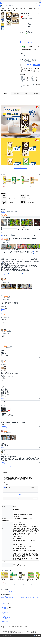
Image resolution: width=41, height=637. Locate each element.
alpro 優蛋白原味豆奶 (5, 613)
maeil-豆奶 (34, 597)
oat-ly (10, 597)
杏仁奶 (15, 597)
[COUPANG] (4, 632)
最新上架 (5, 235)
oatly (5, 596)
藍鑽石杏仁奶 (12, 596)
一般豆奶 (2, 591)
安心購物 (9, 626)
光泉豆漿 (2, 596)
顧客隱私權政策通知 (3, 626)
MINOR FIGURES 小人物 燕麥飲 (6, 617)
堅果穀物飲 (8, 591)
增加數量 (24, 65)
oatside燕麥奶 (23, 597)
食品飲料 (5, 10)
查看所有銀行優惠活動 (27, 61)
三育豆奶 (18, 597)
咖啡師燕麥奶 (3, 597)
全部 (1, 5)
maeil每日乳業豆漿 (33, 596)
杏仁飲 (5, 591)
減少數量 (24, 64)
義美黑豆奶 (27, 597)
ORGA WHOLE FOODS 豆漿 (5, 612)
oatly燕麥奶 (20, 596)
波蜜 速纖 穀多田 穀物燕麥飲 (5, 621)
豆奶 (12, 10)
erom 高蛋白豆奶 (4, 611)
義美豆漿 (7, 597)
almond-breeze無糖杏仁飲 (26, 596)
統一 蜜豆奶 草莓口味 (4, 603)
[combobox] (36, 235)
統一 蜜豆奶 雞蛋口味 (4, 606)
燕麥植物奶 (8, 596)
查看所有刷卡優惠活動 (27, 56)
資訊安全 (12, 626)
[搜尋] (39, 5)
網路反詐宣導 (2, 627)
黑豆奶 (14, 10)
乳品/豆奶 (9, 10)
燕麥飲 (12, 597)
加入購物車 (29, 64)
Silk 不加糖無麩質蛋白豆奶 (5, 607)
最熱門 (2, 235)
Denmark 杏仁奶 (4, 608)
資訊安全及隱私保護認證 (18, 626)
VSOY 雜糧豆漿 (4, 616)
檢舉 (35, 498)
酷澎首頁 (2, 10)
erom (37, 597)
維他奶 (31, 597)
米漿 (38, 596)
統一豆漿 (17, 596)
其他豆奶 (12, 591)
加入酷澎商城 (25, 626)
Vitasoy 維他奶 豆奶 (4, 618)
